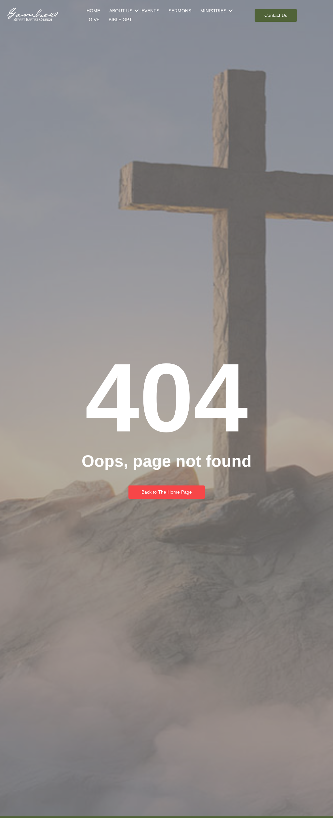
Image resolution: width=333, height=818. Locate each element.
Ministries (213, 10)
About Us (120, 10)
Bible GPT (120, 19)
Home (93, 10)
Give (94, 19)
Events (150, 10)
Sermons (179, 10)
